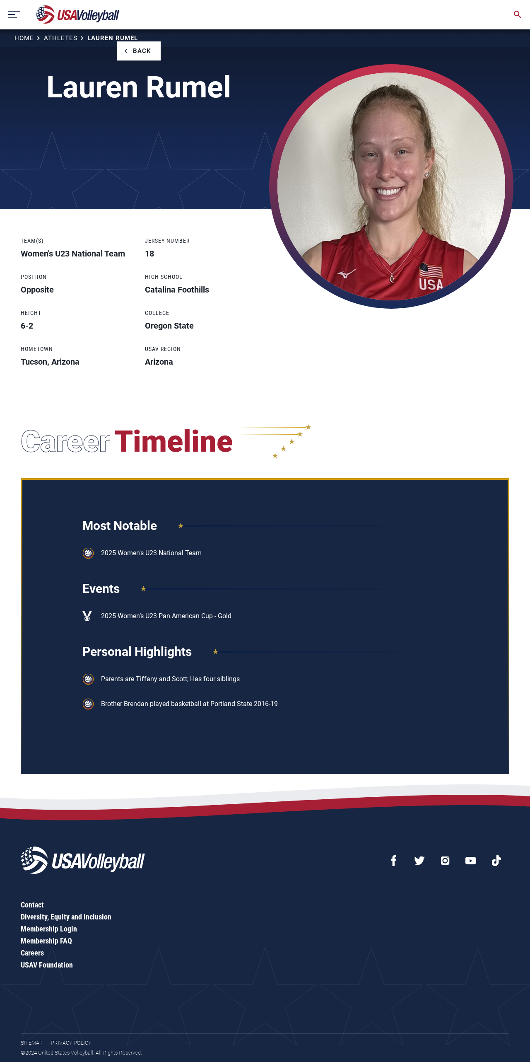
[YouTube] (471, 860)
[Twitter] (419, 860)
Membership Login (49, 928)
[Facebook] (394, 860)
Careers (32, 952)
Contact (32, 904)
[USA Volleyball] (78, 14)
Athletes (60, 38)
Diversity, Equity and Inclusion (66, 916)
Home (24, 38)
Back (142, 51)
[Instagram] (445, 860)
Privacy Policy (71, 1043)
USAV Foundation (47, 964)
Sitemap (32, 1043)
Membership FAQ (46, 940)
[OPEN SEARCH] (517, 14)
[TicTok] (496, 860)
